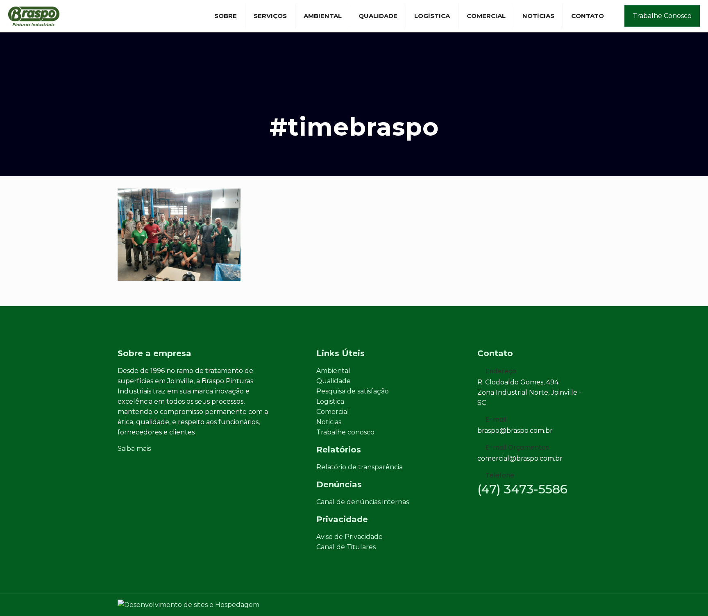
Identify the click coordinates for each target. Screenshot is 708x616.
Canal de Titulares (346, 547)
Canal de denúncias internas (362, 502)
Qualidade (333, 381)
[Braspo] (33, 16)
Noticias (328, 422)
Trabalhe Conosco (662, 16)
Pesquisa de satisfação (352, 391)
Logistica (330, 401)
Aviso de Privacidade (349, 537)
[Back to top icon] (587, 601)
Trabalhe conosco (345, 432)
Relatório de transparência (359, 467)
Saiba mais (134, 448)
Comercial (332, 412)
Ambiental (333, 371)
